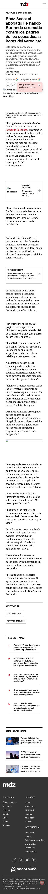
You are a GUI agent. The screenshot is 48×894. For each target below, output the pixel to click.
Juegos (28, 814)
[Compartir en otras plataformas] (13, 84)
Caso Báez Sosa (14, 613)
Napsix (28, 821)
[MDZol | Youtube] (27, 860)
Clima (27, 803)
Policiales (10, 13)
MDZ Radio (30, 810)
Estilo (5, 818)
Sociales (6, 825)
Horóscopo (30, 806)
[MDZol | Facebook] (14, 860)
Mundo (6, 814)
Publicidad (29, 832)
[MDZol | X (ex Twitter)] (34, 860)
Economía (7, 806)
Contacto (29, 836)
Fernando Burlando (15, 621)
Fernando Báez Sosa (16, 130)
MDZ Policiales (12, 72)
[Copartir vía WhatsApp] (8, 84)
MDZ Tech (29, 818)
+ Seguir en (10, 79)
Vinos (5, 821)
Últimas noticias (10, 803)
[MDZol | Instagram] (21, 860)
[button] (44, 4)
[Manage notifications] (42, 883)
